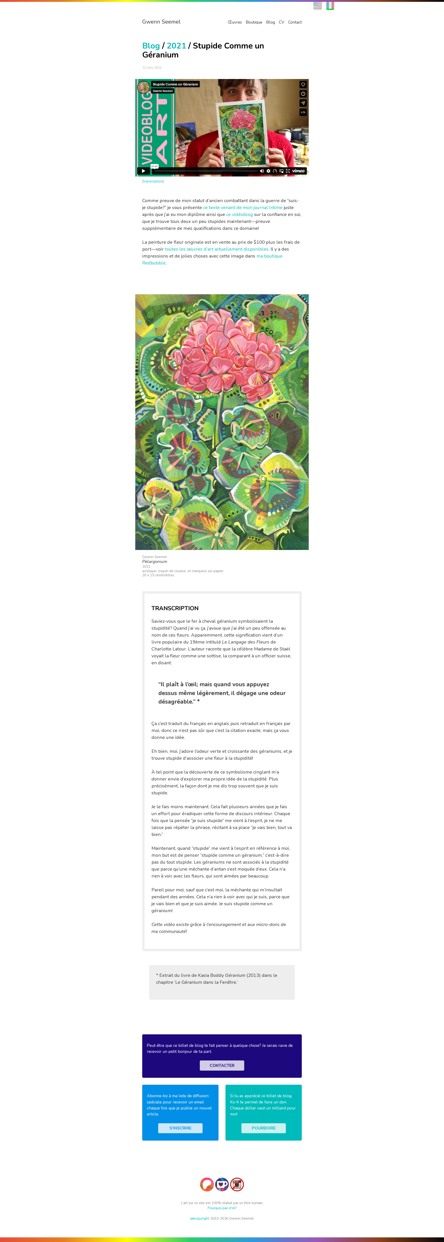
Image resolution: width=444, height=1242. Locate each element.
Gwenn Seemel (161, 21)
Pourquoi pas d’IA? (222, 1208)
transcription (153, 181)
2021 (176, 45)
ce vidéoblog (239, 214)
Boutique (254, 22)
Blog (270, 22)
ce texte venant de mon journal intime (243, 207)
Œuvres (235, 22)
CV (281, 22)
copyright (199, 1218)
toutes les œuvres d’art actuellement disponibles (216, 249)
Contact (295, 22)
